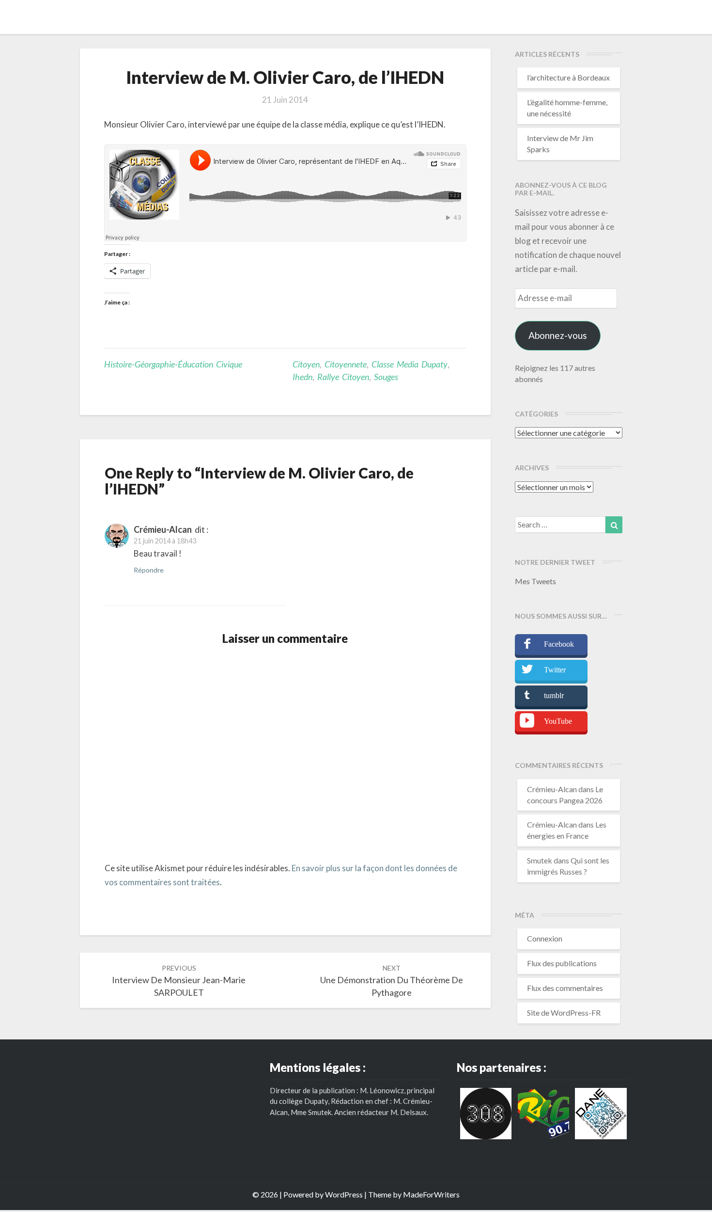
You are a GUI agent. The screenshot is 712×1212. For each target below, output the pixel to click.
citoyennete (346, 364)
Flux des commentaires (565, 987)
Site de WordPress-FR (564, 1012)
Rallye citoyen (343, 376)
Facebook (559, 644)
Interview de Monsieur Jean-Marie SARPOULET (179, 980)
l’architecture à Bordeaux (568, 77)
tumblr (554, 695)
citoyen (306, 364)
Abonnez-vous (557, 335)
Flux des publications (562, 963)
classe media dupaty (409, 364)
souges (386, 376)
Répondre (149, 570)
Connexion (544, 938)
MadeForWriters (431, 1194)
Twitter (555, 670)
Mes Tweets (535, 581)
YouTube (558, 721)
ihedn (302, 376)
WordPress (344, 1194)
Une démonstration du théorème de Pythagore (391, 980)
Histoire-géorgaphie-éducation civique (173, 364)
